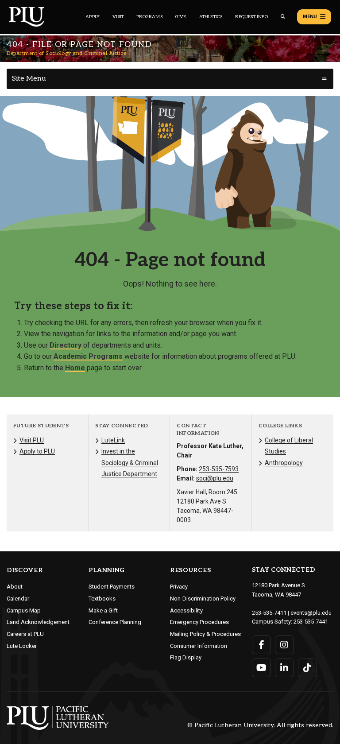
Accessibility (186, 610)
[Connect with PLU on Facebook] (261, 645)
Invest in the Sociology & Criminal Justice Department (129, 462)
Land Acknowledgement (38, 622)
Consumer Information (198, 646)
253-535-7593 (219, 469)
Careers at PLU (25, 634)
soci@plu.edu (214, 478)
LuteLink (113, 440)
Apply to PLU (37, 451)
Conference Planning (115, 622)
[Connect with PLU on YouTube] (261, 668)
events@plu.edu (311, 612)
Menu (310, 16)
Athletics (211, 16)
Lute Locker (22, 646)
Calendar (18, 598)
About (15, 586)
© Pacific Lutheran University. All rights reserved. (260, 725)
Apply (92, 16)
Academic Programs (88, 356)
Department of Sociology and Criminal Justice (66, 53)
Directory (65, 345)
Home (75, 368)
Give (180, 16)
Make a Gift (103, 610)
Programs (149, 16)
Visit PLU (31, 440)
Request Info (251, 16)
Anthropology (284, 462)
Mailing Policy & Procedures (205, 634)
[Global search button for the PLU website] (282, 16)
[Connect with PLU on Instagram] (284, 645)
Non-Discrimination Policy (203, 598)
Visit (118, 16)
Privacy (179, 586)
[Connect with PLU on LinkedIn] (284, 668)
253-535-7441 (311, 621)
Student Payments (112, 586)
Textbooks (102, 598)
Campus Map (24, 610)
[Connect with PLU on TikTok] (307, 668)
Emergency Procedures (199, 622)
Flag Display (185, 657)
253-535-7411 (269, 612)
